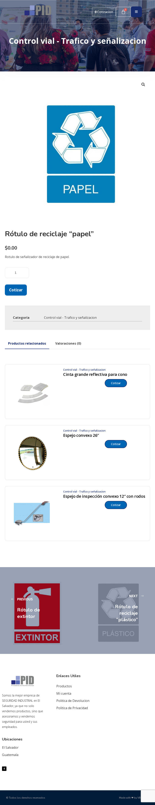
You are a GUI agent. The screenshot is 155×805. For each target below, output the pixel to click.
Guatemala (10, 755)
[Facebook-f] (4, 768)
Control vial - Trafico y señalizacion (70, 317)
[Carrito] (123, 12)
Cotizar (16, 290)
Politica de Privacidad (72, 708)
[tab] (27, 343)
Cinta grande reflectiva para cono (95, 374)
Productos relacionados (27, 343)
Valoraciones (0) (68, 343)
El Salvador (10, 747)
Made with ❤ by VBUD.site (134, 797)
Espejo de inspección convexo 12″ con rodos (104, 496)
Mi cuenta (63, 693)
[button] (143, 84)
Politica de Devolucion (72, 700)
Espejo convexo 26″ (81, 435)
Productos (64, 686)
